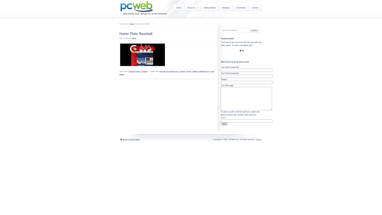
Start (240, 50)
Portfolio (144, 71)
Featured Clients (135, 71)
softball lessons (203, 71)
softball (194, 71)
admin (134, 38)
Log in (258, 139)
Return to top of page (131, 139)
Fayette (188, 71)
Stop (243, 50)
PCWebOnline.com (143, 9)
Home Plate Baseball (135, 34)
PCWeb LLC (234, 139)
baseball (162, 71)
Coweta (182, 71)
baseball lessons (172, 71)
